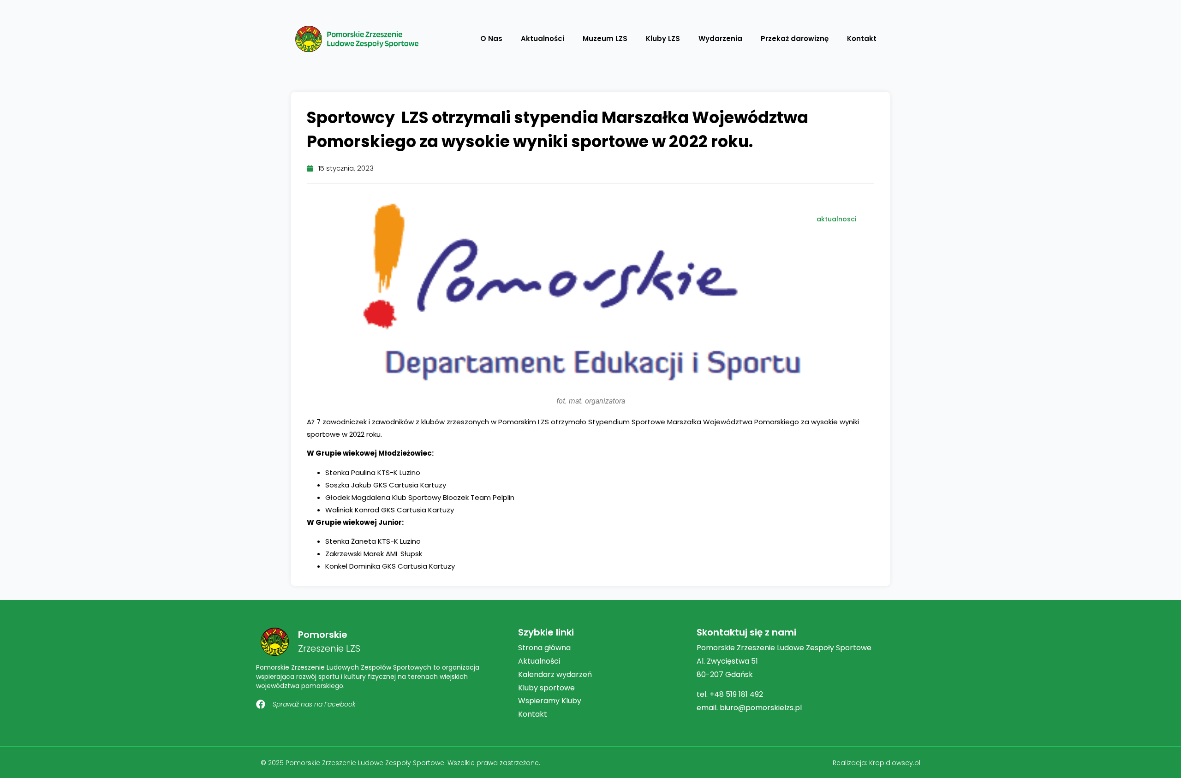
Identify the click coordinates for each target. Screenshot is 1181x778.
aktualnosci (836, 219)
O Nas (491, 38)
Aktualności (542, 38)
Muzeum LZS (605, 38)
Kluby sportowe (546, 688)
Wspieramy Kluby (549, 700)
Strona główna (544, 647)
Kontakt (862, 38)
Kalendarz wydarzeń (555, 674)
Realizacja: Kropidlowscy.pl (876, 762)
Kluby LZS (663, 38)
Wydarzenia (720, 38)
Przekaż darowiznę (795, 38)
